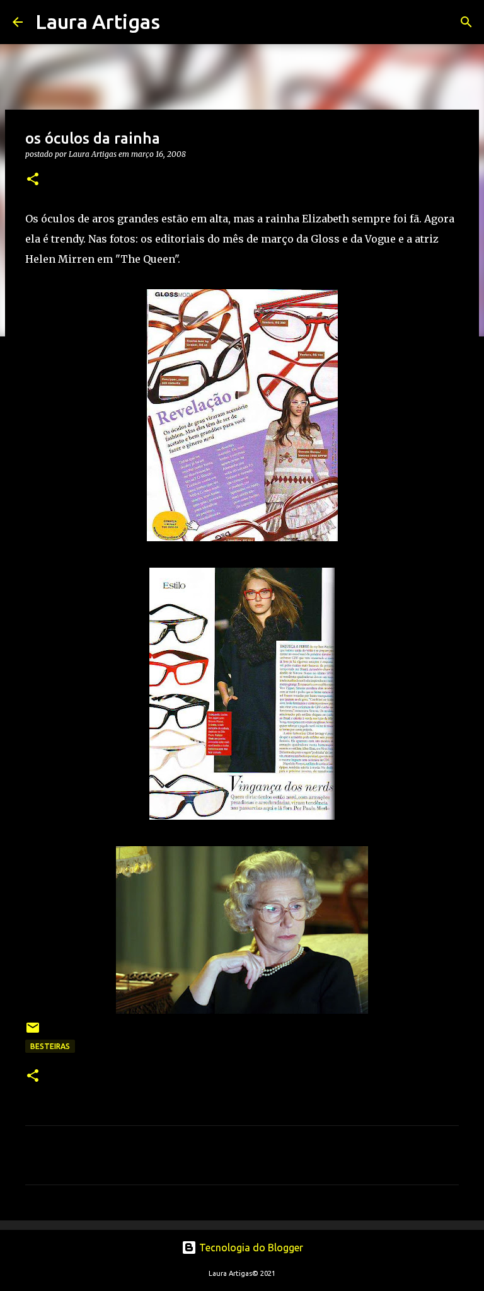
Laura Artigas (97, 21)
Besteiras (50, 1046)
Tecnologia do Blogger (250, 1247)
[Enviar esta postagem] (32, 1032)
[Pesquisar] (177, 22)
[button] (32, 179)
